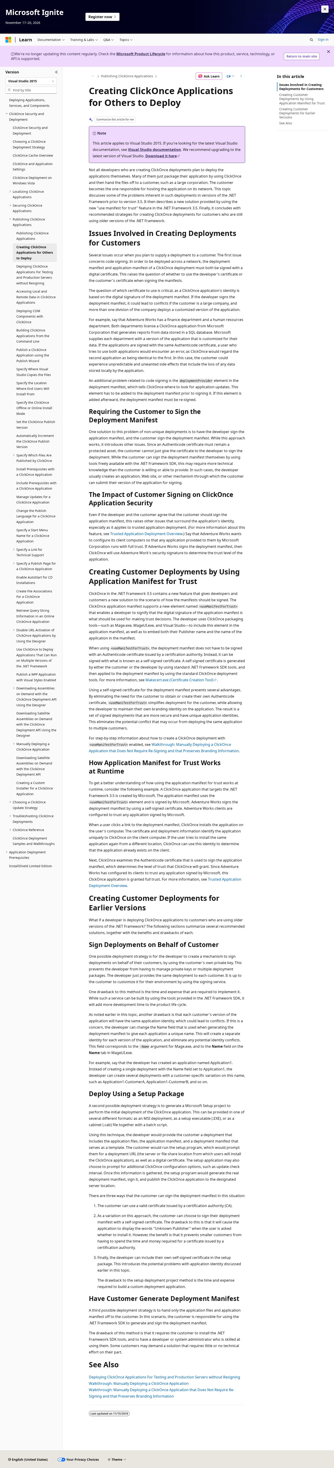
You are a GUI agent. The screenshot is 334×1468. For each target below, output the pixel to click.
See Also (285, 123)
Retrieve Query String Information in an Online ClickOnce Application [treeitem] (35, 616)
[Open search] (311, 40)
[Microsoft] (8, 40)
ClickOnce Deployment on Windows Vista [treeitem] (32, 180)
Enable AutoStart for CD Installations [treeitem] (34, 580)
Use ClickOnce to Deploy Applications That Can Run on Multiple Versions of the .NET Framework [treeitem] (36, 657)
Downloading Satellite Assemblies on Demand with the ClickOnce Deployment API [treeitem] (34, 766)
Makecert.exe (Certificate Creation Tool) (179, 679)
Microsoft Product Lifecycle (140, 53)
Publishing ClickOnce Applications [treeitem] (32, 236)
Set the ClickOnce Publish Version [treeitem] (35, 425)
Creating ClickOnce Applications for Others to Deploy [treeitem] (34, 252)
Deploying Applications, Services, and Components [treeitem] (29, 103)
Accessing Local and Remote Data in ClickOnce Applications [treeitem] (36, 297)
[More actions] (241, 76)
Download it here (161, 155)
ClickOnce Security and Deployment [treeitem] (30, 130)
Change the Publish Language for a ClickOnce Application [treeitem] (35, 516)
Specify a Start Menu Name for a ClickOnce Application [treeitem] (32, 535)
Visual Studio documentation (154, 149)
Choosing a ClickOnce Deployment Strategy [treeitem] (29, 144)
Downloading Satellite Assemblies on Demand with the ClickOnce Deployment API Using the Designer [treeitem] (36, 724)
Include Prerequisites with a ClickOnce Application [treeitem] (36, 486)
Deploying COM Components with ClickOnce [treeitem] (29, 316)
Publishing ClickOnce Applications (127, 76)
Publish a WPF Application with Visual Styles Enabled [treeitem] (36, 677)
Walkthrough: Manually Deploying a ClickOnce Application (139, 1383)
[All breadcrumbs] (93, 76)
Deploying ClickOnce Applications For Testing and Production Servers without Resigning (164, 1377)
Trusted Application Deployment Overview (146, 533)
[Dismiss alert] (325, 9)
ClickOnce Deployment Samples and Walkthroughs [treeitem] (34, 841)
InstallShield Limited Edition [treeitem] (30, 866)
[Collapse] (56, 72)
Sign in (323, 39)
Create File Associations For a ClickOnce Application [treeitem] (34, 596)
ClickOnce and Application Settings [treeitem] (33, 167)
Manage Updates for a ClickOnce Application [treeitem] (33, 500)
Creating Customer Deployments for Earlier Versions (297, 113)
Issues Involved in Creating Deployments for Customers (301, 87)
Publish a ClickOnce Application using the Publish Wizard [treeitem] (32, 355)
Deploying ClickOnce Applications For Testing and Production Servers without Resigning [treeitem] (34, 274)
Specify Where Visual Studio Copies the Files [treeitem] (33, 372)
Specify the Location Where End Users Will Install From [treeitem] (32, 388)
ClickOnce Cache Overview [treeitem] (33, 155)
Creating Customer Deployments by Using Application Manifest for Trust (302, 99)
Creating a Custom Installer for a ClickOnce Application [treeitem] (34, 788)
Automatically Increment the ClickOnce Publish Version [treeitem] (35, 441)
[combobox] (31, 81)
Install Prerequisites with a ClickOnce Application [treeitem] (35, 472)
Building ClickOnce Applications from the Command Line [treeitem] (32, 335)
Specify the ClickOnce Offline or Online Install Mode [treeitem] (34, 408)
